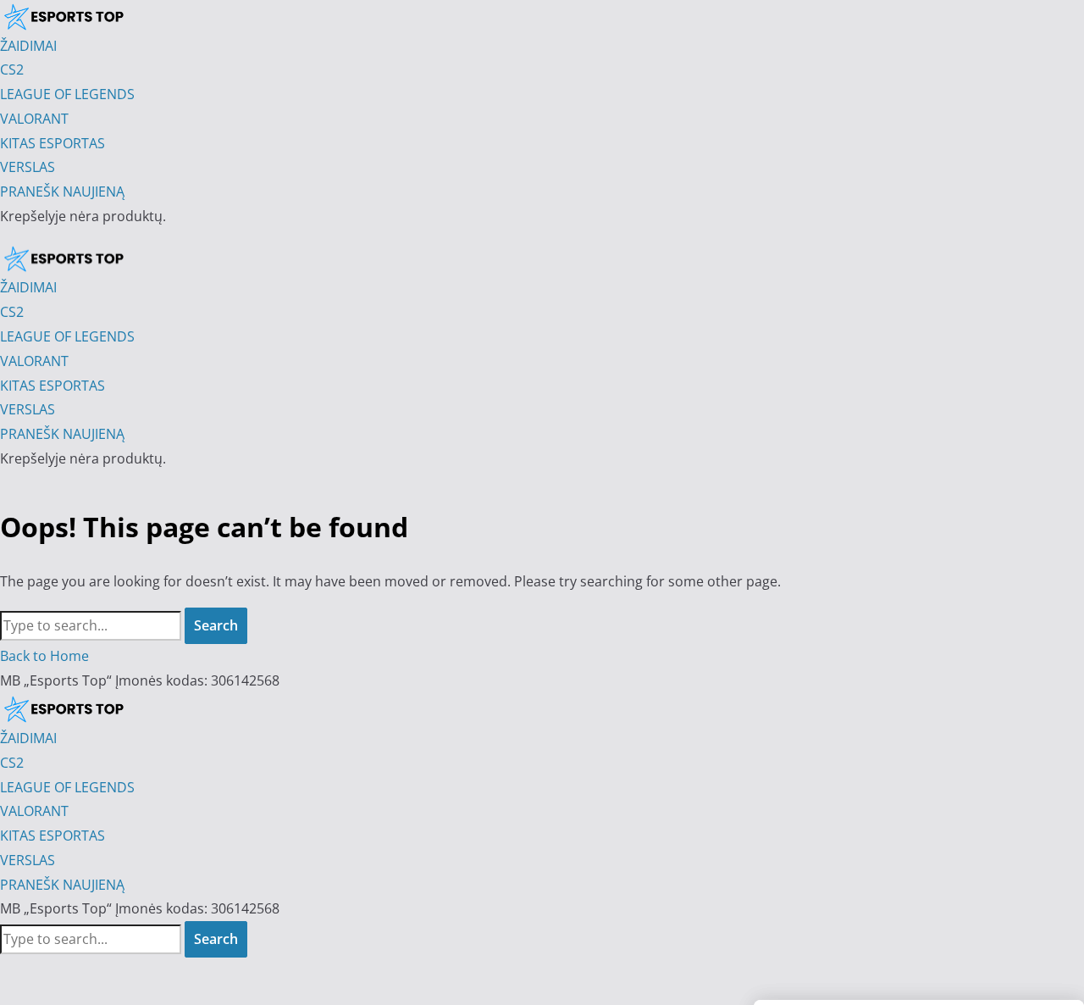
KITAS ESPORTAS (52, 835)
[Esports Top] (63, 258)
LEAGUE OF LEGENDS (67, 787)
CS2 (12, 762)
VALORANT (34, 811)
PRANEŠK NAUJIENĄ (62, 884)
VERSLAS (27, 860)
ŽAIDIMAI (28, 738)
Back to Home (44, 656)
